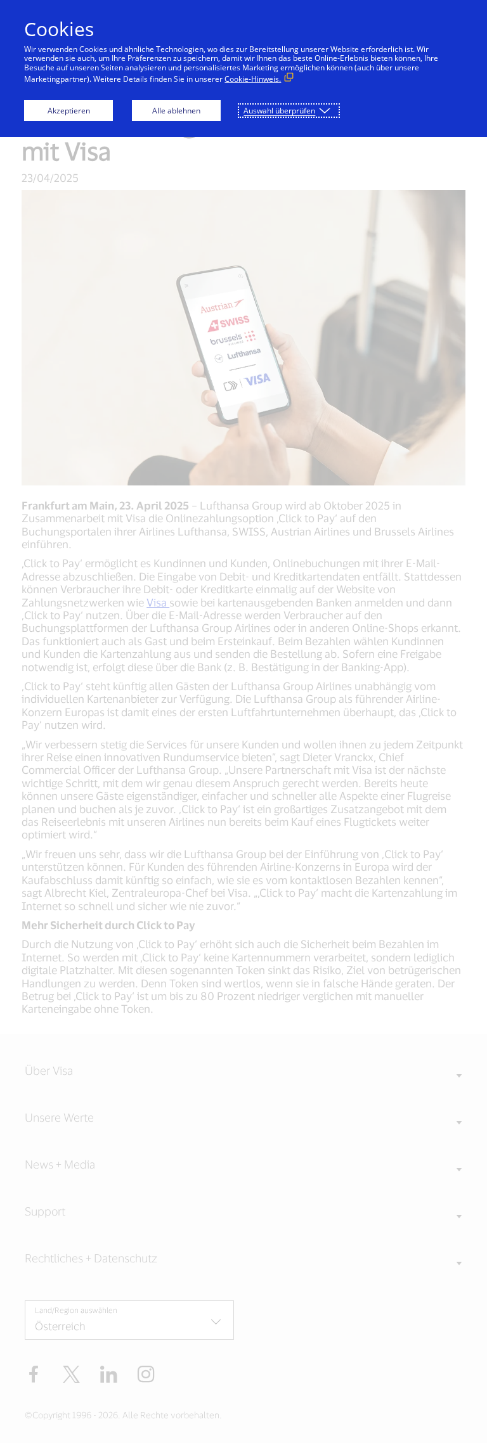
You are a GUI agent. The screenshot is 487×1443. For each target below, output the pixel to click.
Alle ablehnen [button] (176, 110)
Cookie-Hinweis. (252, 79)
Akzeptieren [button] (69, 110)
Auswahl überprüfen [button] (279, 110)
